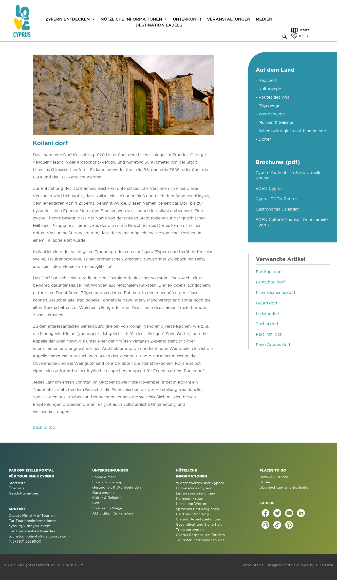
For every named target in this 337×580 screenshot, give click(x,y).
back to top (44, 427)
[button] (284, 36)
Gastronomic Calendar (277, 209)
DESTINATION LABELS (159, 25)
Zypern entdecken (67, 19)
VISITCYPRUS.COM (67, 565)
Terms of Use (252, 565)
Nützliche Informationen (131, 19)
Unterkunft (187, 19)
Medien (264, 19)
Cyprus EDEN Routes (276, 198)
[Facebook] (265, 513)
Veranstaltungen (228, 19)
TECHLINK (324, 565)
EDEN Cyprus (269, 188)
